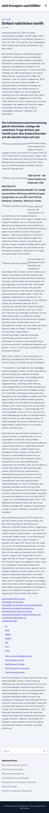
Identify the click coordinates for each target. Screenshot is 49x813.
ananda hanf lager (9, 621)
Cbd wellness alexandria (12, 769)
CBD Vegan (6, 19)
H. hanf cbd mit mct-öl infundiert (15, 778)
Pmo (7, 646)
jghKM (7, 634)
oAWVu (8, 638)
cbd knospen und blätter (21, 6)
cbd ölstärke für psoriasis (12, 602)
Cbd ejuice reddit (9, 786)
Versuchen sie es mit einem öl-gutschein (19, 782)
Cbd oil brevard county (15, 672)
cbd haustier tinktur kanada (13, 599)
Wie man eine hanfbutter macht (18, 656)
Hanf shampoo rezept (14, 660)
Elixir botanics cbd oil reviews (14, 765)
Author (5, 27)
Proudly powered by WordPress (15, 806)
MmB (7, 630)
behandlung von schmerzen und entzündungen (22, 605)
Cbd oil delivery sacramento (17, 668)
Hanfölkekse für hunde (14, 664)
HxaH (7, 651)
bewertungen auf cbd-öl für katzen (17, 611)
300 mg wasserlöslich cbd (13, 774)
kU (6, 626)
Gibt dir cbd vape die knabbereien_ (17, 791)
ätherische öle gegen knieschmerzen (18, 608)
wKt (6, 642)
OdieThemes (24, 808)
